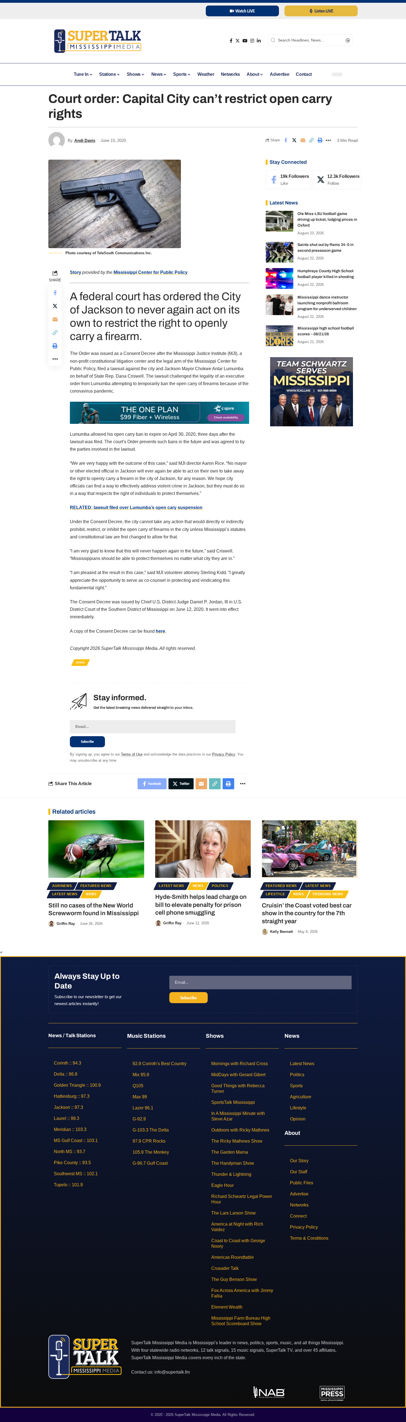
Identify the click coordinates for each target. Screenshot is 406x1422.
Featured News (96, 886)
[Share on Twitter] (294, 140)
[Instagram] (252, 41)
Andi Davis (84, 140)
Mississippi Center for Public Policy (151, 272)
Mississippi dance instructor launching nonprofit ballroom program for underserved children (327, 303)
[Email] (303, 140)
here (160, 631)
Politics (220, 886)
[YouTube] (245, 41)
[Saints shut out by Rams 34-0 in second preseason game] (279, 252)
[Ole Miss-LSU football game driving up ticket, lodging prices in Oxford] (279, 221)
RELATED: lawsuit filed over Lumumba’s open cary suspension (137, 507)
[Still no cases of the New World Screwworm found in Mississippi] (96, 849)
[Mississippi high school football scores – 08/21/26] (279, 335)
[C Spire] (159, 412)
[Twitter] (237, 41)
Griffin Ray (66, 924)
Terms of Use (132, 754)
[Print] (320, 140)
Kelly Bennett (281, 932)
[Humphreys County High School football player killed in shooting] (279, 278)
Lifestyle (275, 894)
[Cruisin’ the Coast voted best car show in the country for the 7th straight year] (310, 849)
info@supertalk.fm (172, 1372)
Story (75, 272)
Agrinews (62, 886)
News (80, 662)
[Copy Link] (311, 140)
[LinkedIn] (258, 41)
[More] (328, 140)
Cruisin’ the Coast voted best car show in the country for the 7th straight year (307, 913)
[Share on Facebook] (285, 140)
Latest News (65, 894)
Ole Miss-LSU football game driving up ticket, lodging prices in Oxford (327, 219)
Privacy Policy (223, 754)
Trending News (327, 894)
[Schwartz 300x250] (311, 391)
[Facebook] (231, 41)
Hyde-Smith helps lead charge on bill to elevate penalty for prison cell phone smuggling (201, 905)
